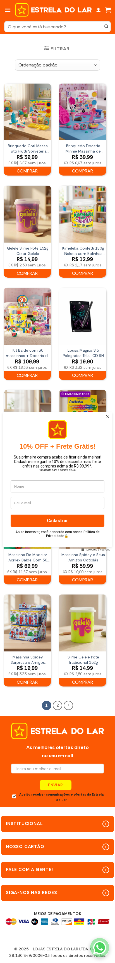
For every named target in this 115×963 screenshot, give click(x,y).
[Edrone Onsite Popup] (57, 481)
